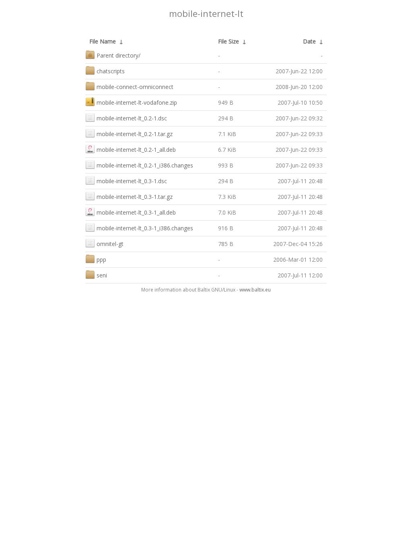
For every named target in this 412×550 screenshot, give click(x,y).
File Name (102, 41)
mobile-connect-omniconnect (135, 87)
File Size (228, 41)
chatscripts (111, 71)
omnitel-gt (110, 244)
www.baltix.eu (255, 289)
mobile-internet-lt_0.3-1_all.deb (136, 212)
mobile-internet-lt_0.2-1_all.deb (136, 149)
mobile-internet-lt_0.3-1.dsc (132, 181)
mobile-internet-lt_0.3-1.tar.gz (135, 197)
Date (309, 41)
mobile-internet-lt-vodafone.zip (137, 102)
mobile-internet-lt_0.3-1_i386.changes (145, 228)
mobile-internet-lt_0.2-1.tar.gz (135, 134)
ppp (101, 259)
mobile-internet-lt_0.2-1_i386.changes (145, 165)
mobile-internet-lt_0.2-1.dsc (132, 118)
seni (102, 275)
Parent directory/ (118, 55)
